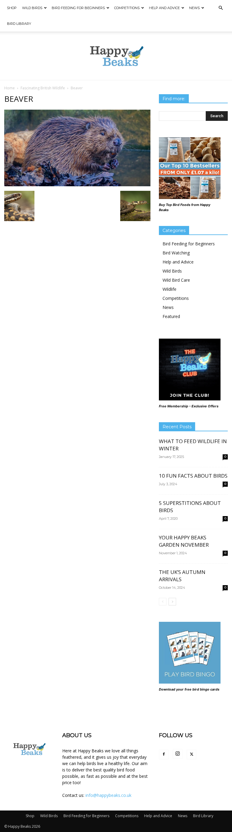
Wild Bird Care (176, 280)
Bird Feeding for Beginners (78, 8)
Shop (12, 8)
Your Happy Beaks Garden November (184, 541)
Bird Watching (176, 253)
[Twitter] (191, 754)
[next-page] (172, 601)
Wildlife (169, 289)
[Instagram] (177, 754)
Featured (171, 316)
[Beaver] (77, 184)
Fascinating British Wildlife (43, 88)
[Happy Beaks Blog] (116, 56)
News (194, 8)
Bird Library (19, 24)
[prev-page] (162, 601)
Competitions (127, 8)
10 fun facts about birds (193, 475)
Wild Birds (32, 8)
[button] (220, 8)
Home (9, 88)
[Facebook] (164, 754)
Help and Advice (164, 8)
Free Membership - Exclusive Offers (188, 406)
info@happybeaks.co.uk (108, 795)
